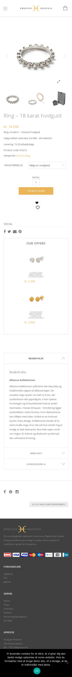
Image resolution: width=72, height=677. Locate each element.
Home (7, 600)
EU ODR (8, 620)
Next (64, 56)
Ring (27, 155)
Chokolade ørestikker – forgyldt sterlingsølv (36, 315)
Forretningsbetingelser (15, 616)
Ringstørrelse (13, 165)
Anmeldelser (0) (36, 464)
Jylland (7, 581)
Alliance (20, 155)
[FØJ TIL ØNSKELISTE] (36, 205)
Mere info (36, 453)
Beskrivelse (36, 358)
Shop (6, 604)
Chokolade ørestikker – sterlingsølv (36, 274)
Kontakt (7, 612)
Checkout (8, 608)
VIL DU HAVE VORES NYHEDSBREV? (49, 504)
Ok (37, 670)
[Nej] (67, 663)
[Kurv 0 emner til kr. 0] (63, 8)
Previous (7, 56)
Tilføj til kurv (36, 191)
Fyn (5, 577)
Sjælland (8, 573)
